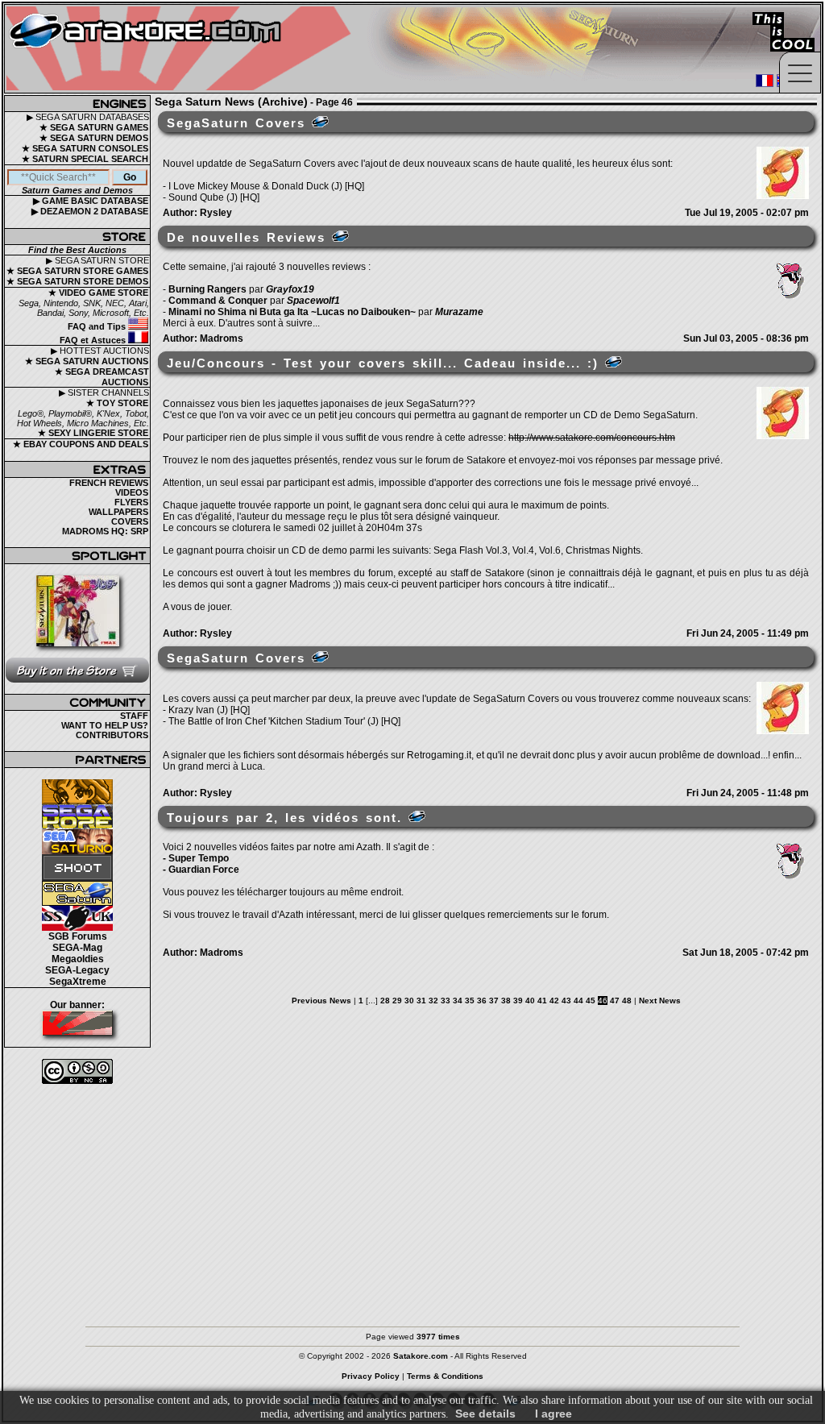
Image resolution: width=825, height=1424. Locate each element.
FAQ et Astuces (94, 340)
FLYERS (131, 502)
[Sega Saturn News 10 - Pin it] (613, 361)
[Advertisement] (412, 1197)
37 (494, 1000)
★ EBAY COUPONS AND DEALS (80, 444)
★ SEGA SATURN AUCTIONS (86, 361)
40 (530, 1000)
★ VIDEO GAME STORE (98, 292)
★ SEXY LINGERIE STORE (93, 433)
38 (506, 1000)
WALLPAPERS (118, 512)
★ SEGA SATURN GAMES (93, 127)
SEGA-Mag (77, 947)
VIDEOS (131, 492)
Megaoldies (78, 959)
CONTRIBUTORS (112, 735)
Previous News (321, 1000)
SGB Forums (77, 936)
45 (590, 1000)
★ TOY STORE (117, 403)
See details (485, 1413)
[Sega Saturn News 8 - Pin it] (416, 816)
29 (397, 1000)
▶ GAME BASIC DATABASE (90, 201)
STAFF (134, 715)
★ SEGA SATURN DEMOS (93, 138)
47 (615, 1000)
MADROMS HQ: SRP (105, 531)
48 (627, 1000)
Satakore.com (420, 1355)
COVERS (129, 521)
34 (457, 1000)
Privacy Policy (371, 1376)
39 (518, 1000)
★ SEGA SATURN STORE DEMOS (77, 281)
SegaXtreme (77, 981)
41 (542, 1000)
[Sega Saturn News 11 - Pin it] (340, 236)
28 (385, 1000)
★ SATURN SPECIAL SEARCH (85, 159)
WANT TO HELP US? (104, 725)
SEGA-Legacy (77, 970)
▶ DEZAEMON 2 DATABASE (89, 211)
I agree (553, 1413)
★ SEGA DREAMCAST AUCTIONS (102, 377)
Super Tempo (198, 858)
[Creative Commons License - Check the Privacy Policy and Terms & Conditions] (77, 1071)
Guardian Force (203, 869)
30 (409, 1000)
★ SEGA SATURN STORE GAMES (77, 271)
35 (470, 1000)
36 (482, 1000)
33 (445, 1000)
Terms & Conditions (445, 1376)
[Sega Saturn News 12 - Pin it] (320, 121)
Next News (660, 1000)
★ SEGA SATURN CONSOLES (85, 148)
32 (433, 1000)
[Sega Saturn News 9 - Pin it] (320, 656)
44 (578, 1000)
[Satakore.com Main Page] (182, 49)
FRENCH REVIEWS (108, 483)
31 (421, 1000)
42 (554, 1000)
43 (566, 1000)
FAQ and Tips (98, 326)
